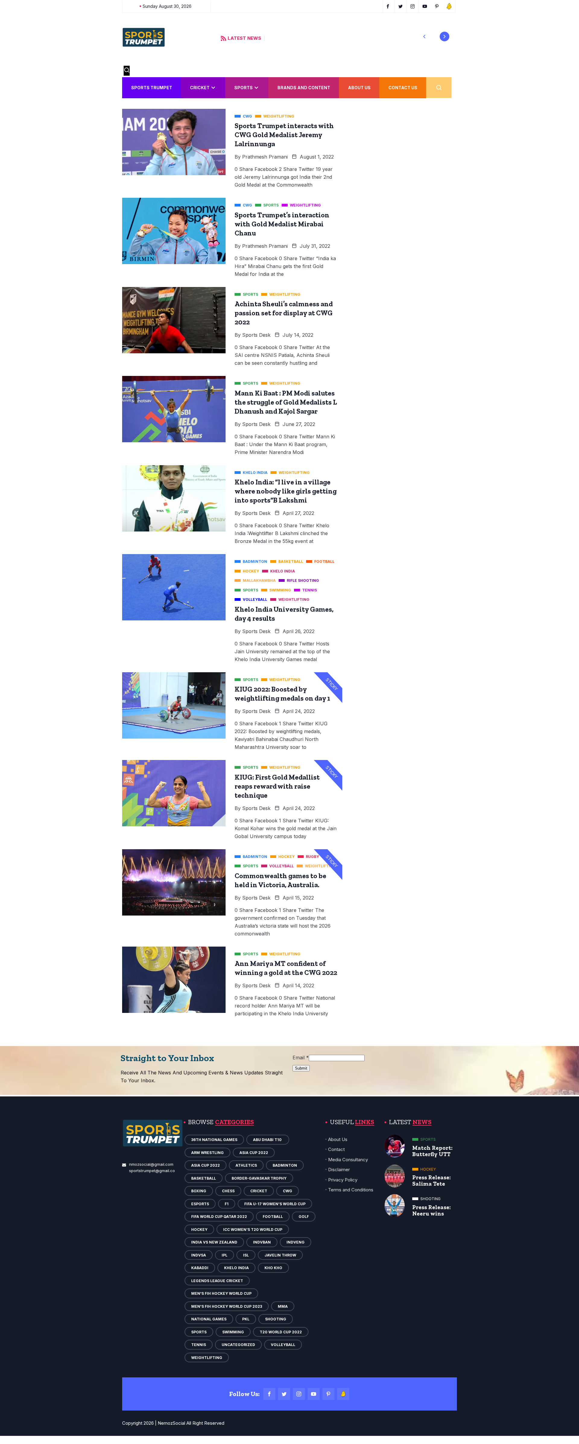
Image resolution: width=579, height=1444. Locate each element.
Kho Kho (273, 1268)
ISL (246, 1255)
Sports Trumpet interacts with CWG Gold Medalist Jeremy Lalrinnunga (284, 134)
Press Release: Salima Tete (431, 1180)
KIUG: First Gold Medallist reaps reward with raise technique (277, 786)
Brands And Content (303, 87)
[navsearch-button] (127, 71)
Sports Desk (256, 335)
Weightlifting (206, 1357)
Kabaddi (199, 1268)
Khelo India (236, 1268)
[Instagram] (299, 1394)
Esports (200, 1204)
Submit (301, 1068)
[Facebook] (269, 1394)
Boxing (198, 1191)
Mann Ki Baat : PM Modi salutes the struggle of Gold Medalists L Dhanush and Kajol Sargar (286, 402)
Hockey (199, 1229)
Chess (228, 1191)
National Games (208, 1319)
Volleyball (283, 1344)
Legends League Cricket (217, 1280)
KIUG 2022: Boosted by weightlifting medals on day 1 (282, 693)
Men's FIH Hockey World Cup (221, 1293)
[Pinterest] (328, 1394)
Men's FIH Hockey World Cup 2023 (226, 1306)
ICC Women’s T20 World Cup (252, 1229)
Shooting (275, 1319)
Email (301, 1058)
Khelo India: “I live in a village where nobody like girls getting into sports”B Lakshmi (286, 491)
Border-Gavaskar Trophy (259, 1178)
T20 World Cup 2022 (281, 1332)
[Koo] (343, 1394)
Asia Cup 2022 (253, 1152)
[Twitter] (284, 1394)
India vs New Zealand (214, 1242)
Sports (243, 87)
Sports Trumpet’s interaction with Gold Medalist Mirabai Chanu (282, 224)
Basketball (203, 1178)
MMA (283, 1306)
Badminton (285, 1165)
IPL (224, 1255)
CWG (287, 1191)
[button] (424, 36)
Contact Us (402, 87)
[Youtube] (314, 1394)
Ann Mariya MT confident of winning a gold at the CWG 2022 (286, 968)
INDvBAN (262, 1242)
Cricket (200, 87)
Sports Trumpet (151, 87)
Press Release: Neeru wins (431, 1210)
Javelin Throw (280, 1255)
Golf (304, 1216)
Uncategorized (238, 1344)
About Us (359, 87)
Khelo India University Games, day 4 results (284, 614)
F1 (227, 1204)
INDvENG (295, 1242)
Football (273, 1216)
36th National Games (214, 1139)
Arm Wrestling (207, 1152)
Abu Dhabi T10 (268, 1139)
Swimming (233, 1332)
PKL (245, 1319)
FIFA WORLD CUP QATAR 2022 (219, 1216)
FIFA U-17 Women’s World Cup (274, 1204)
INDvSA (198, 1255)
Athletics (246, 1165)
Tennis (198, 1344)
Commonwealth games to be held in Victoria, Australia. (280, 880)
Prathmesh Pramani (265, 157)
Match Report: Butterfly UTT (432, 1151)
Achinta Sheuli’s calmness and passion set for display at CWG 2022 (284, 313)
